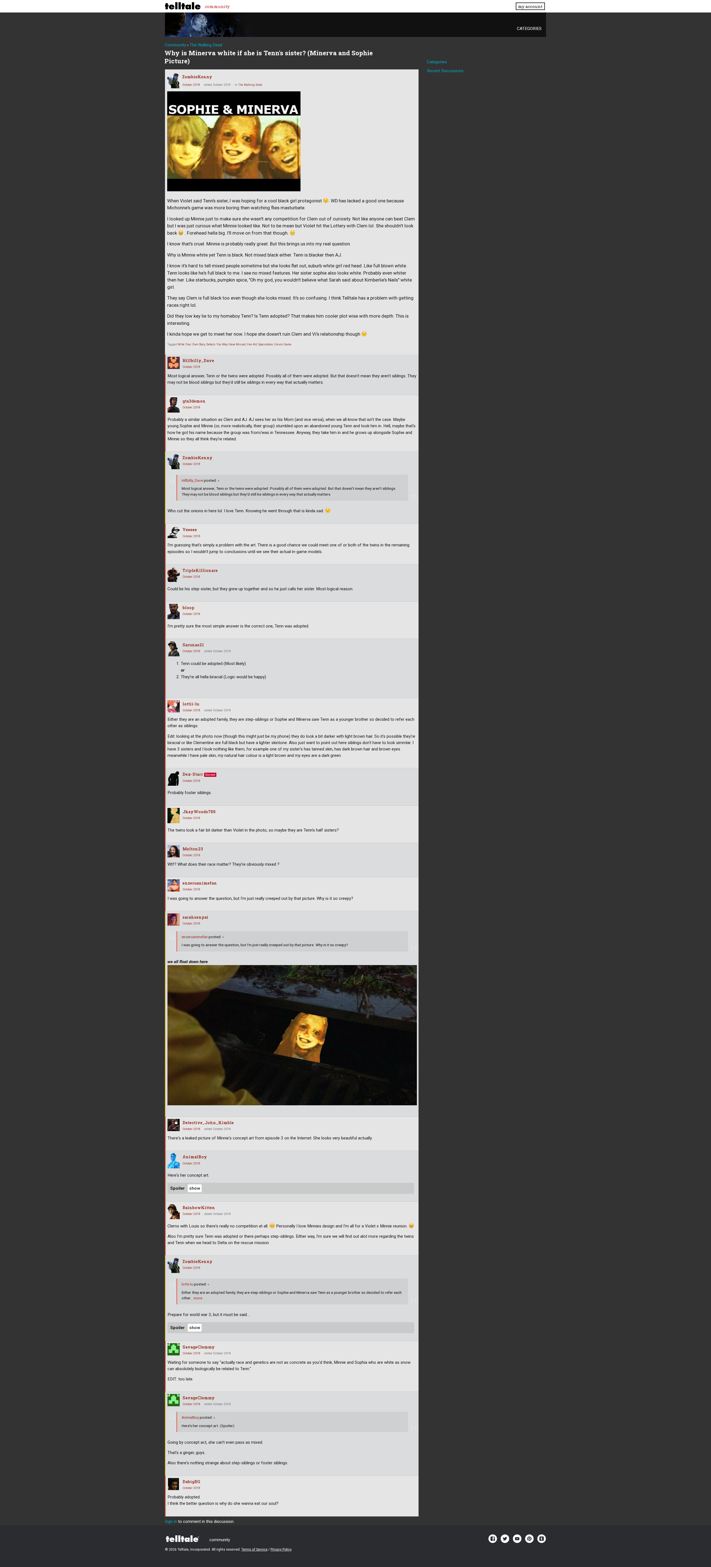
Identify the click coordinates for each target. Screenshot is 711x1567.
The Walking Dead (250, 85)
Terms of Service (254, 1549)
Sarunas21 (193, 644)
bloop (188, 607)
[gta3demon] (173, 405)
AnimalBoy (194, 1156)
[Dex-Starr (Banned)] (173, 778)
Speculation (265, 344)
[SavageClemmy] (173, 1349)
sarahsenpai (195, 917)
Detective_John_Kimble (208, 1122)
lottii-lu (190, 704)
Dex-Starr (192, 774)
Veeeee (189, 529)
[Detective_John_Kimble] (173, 1125)
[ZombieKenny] (173, 80)
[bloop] (173, 611)
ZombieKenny (197, 76)
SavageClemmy (198, 1347)
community (217, 6)
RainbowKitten (198, 1207)
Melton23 (192, 849)
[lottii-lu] (173, 706)
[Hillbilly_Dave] (173, 363)
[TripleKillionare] (173, 574)
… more (196, 1298)
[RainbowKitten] (173, 1211)
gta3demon (194, 401)
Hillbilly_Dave (198, 360)
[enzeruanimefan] (173, 885)
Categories (529, 28)
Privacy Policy (281, 1549)
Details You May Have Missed (226, 344)
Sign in (171, 1521)
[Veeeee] (173, 532)
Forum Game (282, 344)
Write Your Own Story (191, 344)
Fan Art (252, 344)
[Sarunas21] (173, 648)
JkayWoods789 (199, 811)
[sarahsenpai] (173, 919)
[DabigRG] (173, 1484)
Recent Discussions (445, 70)
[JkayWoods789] (173, 815)
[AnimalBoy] (173, 1160)
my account (530, 6)
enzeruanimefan (199, 883)
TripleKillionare (200, 570)
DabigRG (191, 1481)
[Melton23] (173, 851)
